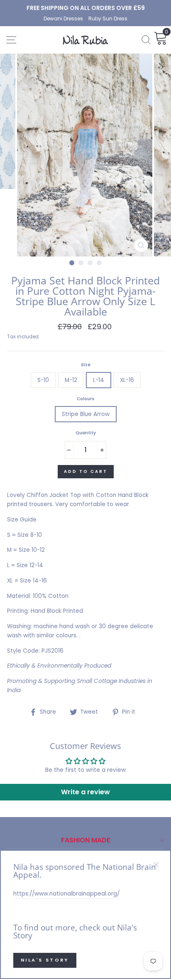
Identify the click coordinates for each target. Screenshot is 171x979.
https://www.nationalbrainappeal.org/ (66, 894)
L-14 (98, 380)
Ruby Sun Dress (107, 18)
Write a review (85, 792)
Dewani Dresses (64, 18)
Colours (85, 399)
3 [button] (90, 262)
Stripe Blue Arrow (86, 414)
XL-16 (127, 380)
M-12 (71, 380)
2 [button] (80, 262)
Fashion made (85, 840)
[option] (85, 7)
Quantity (86, 433)
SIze (85, 365)
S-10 (43, 380)
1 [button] (71, 262)
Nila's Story (45, 960)
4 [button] (99, 262)
